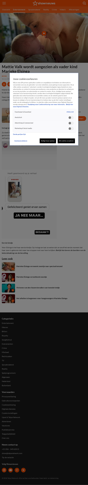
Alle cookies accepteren (66, 141)
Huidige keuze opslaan (48, 141)
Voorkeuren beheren (20, 140)
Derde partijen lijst (19, 134)
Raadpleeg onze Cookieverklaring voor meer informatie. (46, 104)
